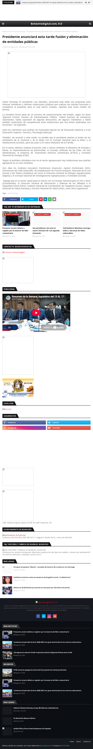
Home (72, 742)
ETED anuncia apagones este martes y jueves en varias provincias (40, 670)
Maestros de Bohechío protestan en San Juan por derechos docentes (42, 587)
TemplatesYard (46, 746)
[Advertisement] (46, 12)
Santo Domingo (20, 31)
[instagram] (24, 428)
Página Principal (7, 31)
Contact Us (87, 742)
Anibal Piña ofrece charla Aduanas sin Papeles (32, 728)
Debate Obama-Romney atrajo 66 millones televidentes (36, 708)
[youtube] (69, 428)
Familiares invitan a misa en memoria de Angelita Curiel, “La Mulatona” (42, 577)
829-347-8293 (64, 746)
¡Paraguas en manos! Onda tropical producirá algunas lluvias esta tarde (43, 652)
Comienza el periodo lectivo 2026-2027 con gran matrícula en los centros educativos (52, 2)
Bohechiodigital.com (11, 47)
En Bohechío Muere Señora (24, 718)
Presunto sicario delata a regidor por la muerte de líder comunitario (15, 230)
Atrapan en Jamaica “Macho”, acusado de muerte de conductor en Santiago (44, 567)
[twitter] (69, 422)
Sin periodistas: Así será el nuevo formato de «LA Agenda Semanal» (46, 230)
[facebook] (24, 422)
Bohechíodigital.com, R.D (46, 23)
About (78, 742)
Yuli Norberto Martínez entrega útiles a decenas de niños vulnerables (76, 230)
